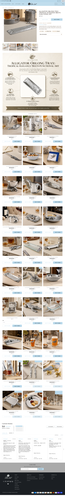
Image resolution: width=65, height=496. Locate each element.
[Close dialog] (46, 234)
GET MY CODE (32, 254)
